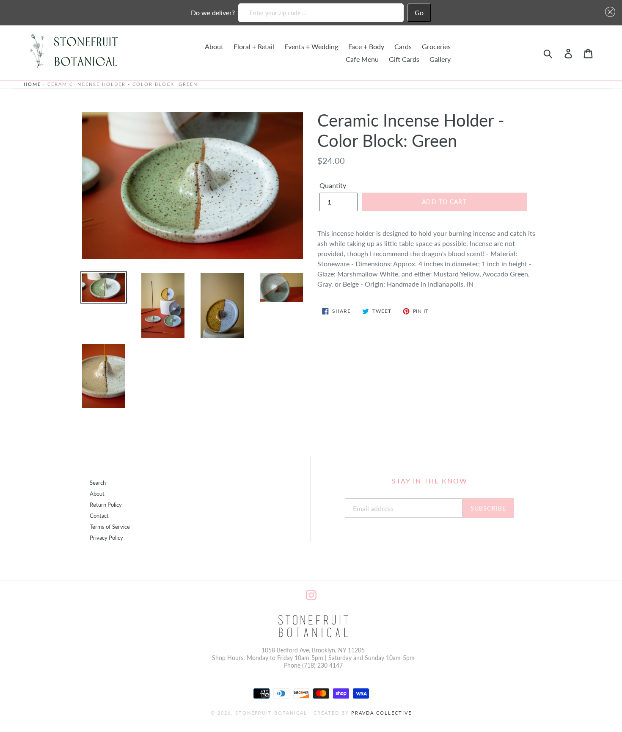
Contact (99, 516)
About (97, 494)
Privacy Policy (106, 538)
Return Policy (106, 505)
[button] (608, 11)
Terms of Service (110, 527)
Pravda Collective (381, 712)
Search (98, 483)
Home (32, 84)
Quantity (332, 185)
